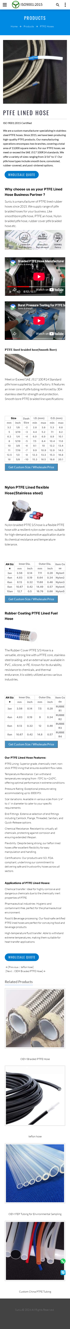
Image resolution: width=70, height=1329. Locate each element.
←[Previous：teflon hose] (20, 967)
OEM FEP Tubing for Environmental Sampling (35, 1214)
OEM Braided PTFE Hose (35, 1059)
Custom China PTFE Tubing (35, 1291)
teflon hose (35, 1136)
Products (29, 26)
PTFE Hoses (47, 26)
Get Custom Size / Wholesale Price (31, 467)
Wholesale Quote (21, 174)
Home (14, 26)
